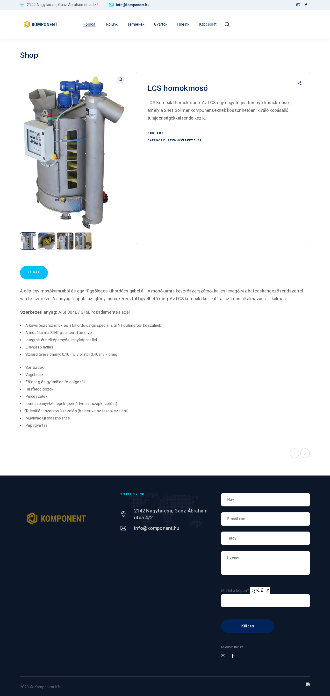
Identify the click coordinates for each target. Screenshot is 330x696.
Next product (305, 453)
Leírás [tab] (34, 272)
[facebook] (306, 5)
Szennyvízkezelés (184, 140)
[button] (120, 79)
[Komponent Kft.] (40, 24)
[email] (298, 5)
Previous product (294, 453)
